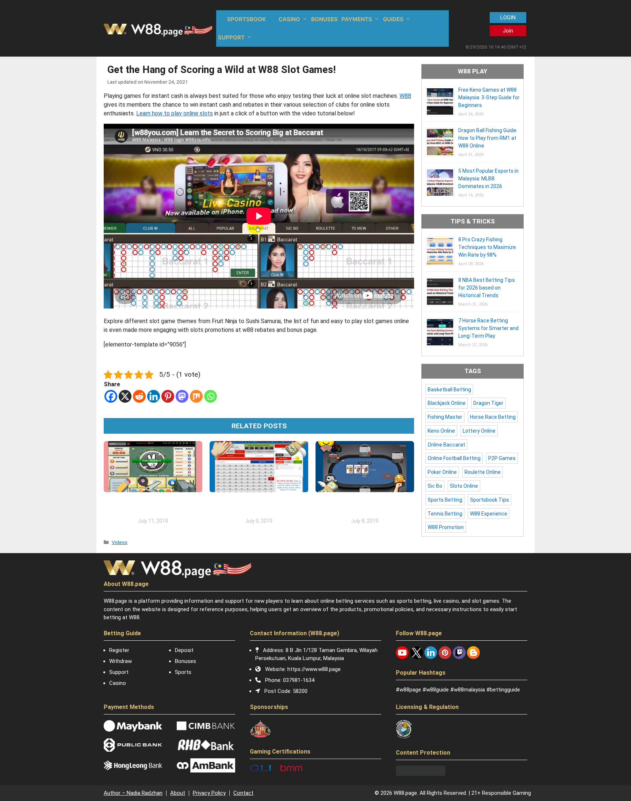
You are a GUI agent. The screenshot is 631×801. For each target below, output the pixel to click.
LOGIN (508, 17)
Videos (119, 542)
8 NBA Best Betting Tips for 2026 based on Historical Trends (486, 287)
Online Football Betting (454, 458)
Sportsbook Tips (489, 500)
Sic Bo (435, 486)
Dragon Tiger (488, 403)
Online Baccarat (446, 445)
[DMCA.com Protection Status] (420, 774)
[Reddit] (139, 396)
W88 (405, 95)
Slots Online (464, 486)
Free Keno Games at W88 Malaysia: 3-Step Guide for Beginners (489, 97)
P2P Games (502, 458)
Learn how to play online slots (174, 113)
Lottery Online (479, 431)
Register (119, 650)
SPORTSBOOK (246, 19)
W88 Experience (488, 514)
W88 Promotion (446, 527)
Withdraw (120, 661)
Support (119, 672)
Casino (117, 683)
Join (508, 30)
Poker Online (442, 472)
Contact (243, 793)
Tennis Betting (445, 514)
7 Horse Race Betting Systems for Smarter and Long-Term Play (488, 328)
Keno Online (441, 431)
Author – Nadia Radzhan (133, 793)
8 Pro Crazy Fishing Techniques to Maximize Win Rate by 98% (487, 247)
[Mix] (196, 396)
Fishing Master (445, 417)
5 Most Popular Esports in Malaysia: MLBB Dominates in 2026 (488, 178)
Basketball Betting (449, 389)
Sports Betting (445, 500)
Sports (183, 672)
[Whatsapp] (210, 396)
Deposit (184, 650)
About (177, 793)
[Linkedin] (153, 396)
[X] (125, 396)
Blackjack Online (447, 403)
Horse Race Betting (493, 417)
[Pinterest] (167, 396)
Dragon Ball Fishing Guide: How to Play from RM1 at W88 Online (487, 138)
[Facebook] (110, 396)
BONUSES (324, 19)
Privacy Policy (209, 793)
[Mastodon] (182, 396)
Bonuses (185, 661)
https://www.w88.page (314, 669)
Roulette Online (482, 472)
